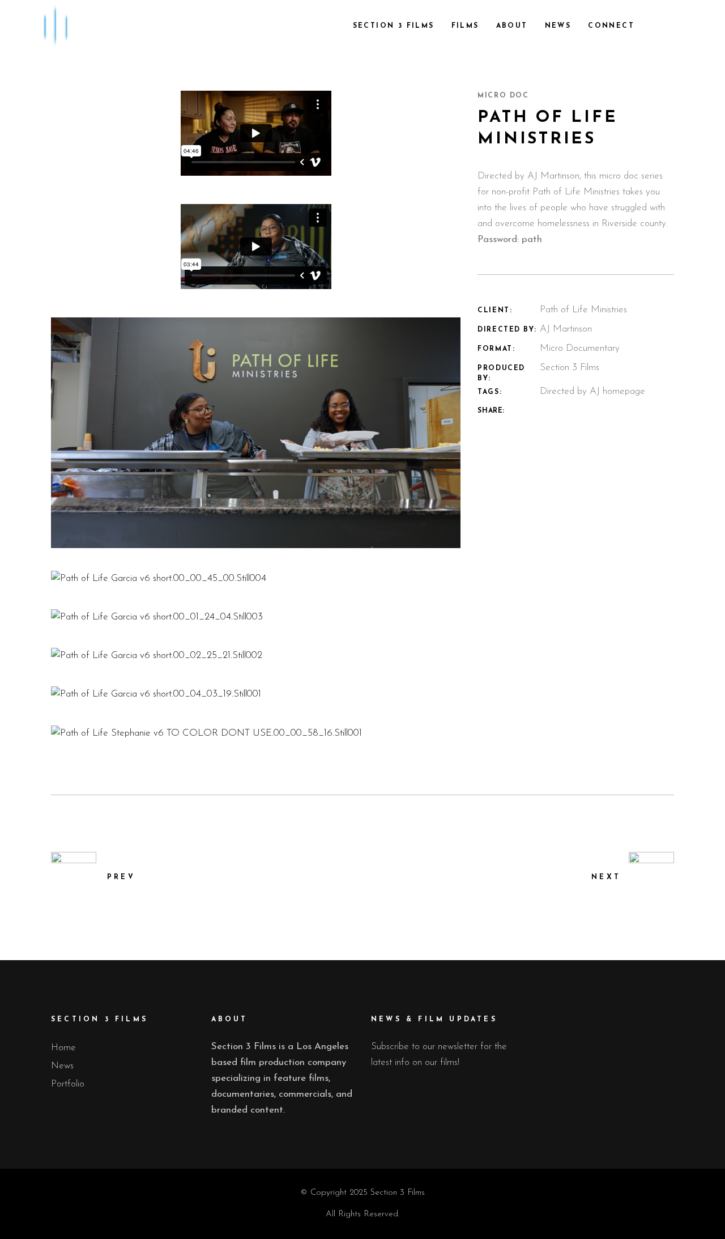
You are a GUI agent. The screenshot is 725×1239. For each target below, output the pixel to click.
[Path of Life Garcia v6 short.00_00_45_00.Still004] (255, 579)
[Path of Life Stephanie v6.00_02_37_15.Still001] (255, 432)
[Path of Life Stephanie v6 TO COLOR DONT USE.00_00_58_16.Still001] (255, 733)
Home (63, 1048)
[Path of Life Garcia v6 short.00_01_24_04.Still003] (255, 617)
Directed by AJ (570, 391)
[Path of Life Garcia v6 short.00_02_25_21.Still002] (255, 656)
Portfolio (67, 1084)
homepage (624, 391)
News (62, 1066)
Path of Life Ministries (576, 192)
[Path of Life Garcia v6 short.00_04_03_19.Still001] (255, 694)
